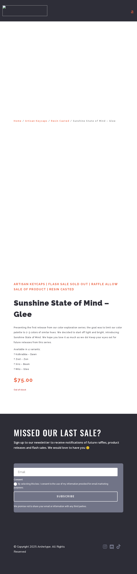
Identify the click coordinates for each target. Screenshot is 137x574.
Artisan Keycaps (36, 121)
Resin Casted (60, 121)
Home (18, 121)
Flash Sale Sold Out (68, 284)
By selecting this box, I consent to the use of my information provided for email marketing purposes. (61, 486)
